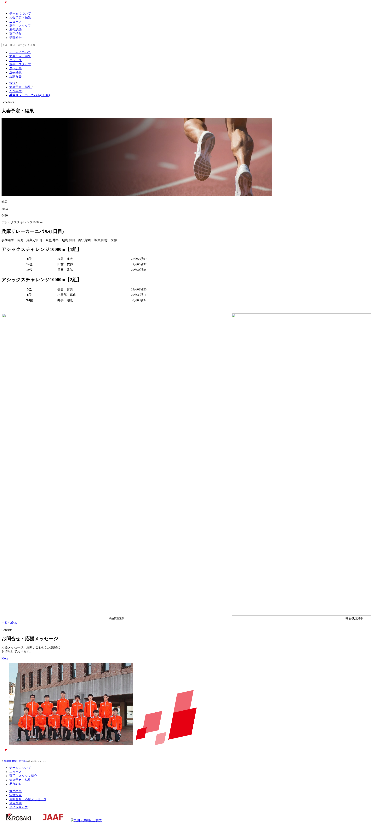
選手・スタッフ (20, 25)
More (5, 658)
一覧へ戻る (9, 623)
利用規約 (15, 803)
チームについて (20, 13)
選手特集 (15, 33)
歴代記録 (15, 29)
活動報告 (15, 37)
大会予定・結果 (20, 17)
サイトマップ (18, 807)
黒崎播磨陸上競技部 (15, 761)
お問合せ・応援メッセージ (27, 799)
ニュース (15, 21)
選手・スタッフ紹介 (23, 775)
